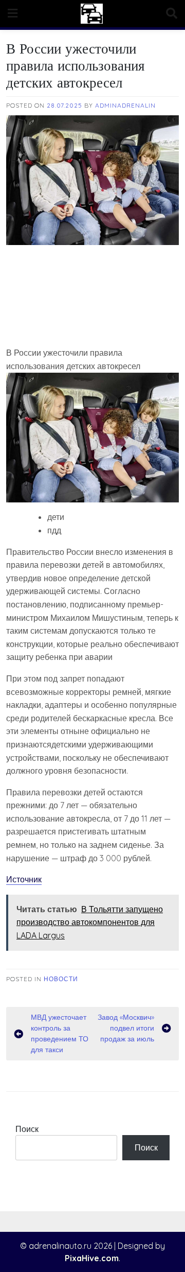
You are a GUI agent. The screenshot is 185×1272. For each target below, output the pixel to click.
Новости (61, 979)
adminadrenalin (125, 105)
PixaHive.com (92, 1258)
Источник (24, 879)
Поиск (27, 1129)
